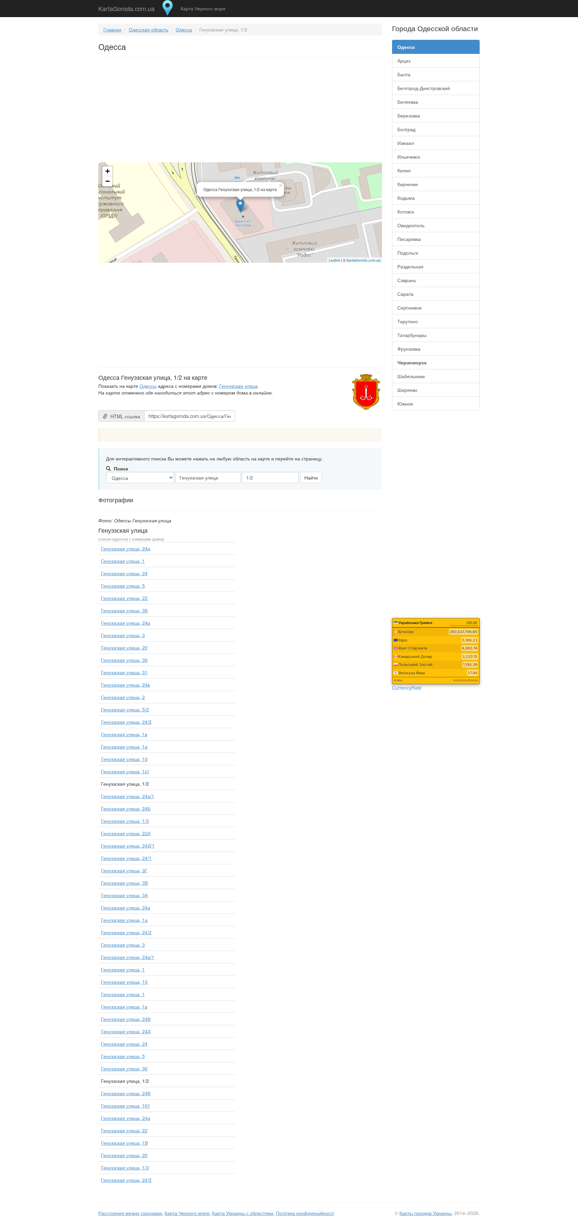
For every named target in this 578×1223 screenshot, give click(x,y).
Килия (404, 170)
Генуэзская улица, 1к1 (125, 771)
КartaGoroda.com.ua (363, 260)
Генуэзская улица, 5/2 (125, 709)
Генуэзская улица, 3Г (124, 870)
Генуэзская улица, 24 (124, 573)
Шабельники (411, 376)
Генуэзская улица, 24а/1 (127, 796)
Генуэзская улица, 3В (124, 882)
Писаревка (409, 239)
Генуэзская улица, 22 (124, 598)
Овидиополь (410, 225)
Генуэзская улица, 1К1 (125, 1105)
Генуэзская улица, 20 (124, 647)
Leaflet (334, 260)
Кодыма (406, 197)
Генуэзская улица (238, 385)
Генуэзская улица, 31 (124, 672)
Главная (112, 29)
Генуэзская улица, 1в (124, 734)
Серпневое (409, 307)
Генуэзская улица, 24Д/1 (128, 845)
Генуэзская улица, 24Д (126, 1031)
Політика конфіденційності (305, 1213)
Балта (403, 74)
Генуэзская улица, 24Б (126, 808)
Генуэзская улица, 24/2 (126, 721)
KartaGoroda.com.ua (126, 7)
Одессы (148, 385)
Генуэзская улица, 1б (124, 759)
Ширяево (407, 389)
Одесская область (148, 29)
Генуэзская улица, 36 (124, 660)
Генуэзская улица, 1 (123, 560)
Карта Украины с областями (242, 1213)
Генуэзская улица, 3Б (124, 610)
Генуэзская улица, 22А (126, 833)
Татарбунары (411, 335)
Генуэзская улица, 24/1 (126, 858)
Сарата (405, 293)
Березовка (408, 115)
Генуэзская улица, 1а (124, 746)
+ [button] (107, 171)
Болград (406, 129)
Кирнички (407, 184)
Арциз (403, 60)
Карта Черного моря (203, 8)
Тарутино (407, 321)
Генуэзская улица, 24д (125, 548)
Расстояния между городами (130, 1213)
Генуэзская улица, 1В (124, 1142)
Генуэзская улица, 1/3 (125, 820)
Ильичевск (408, 156)
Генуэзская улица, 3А (124, 895)
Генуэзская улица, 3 (123, 635)
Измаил (405, 143)
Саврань (406, 280)
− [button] (107, 181)
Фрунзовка (408, 348)
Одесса (184, 29)
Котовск (405, 211)
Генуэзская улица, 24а (125, 622)
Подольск (407, 252)
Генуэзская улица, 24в (125, 684)
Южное (405, 403)
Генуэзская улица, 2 (123, 697)
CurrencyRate (406, 687)
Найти (311, 477)
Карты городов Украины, (426, 1213)
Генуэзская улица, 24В (126, 1019)
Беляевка (407, 101)
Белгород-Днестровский (423, 88)
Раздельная (410, 266)
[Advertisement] (240, 111)
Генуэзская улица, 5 (123, 585)
